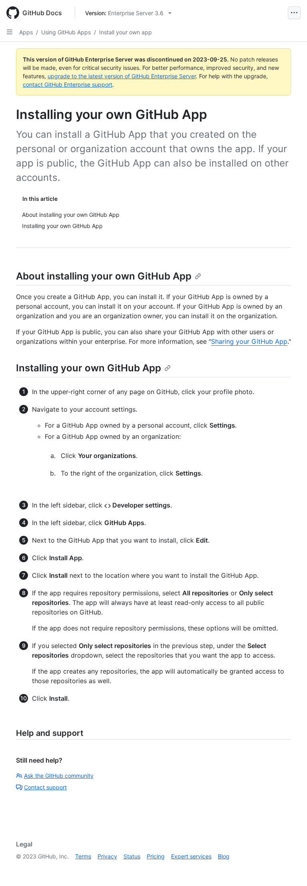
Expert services (191, 856)
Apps (26, 32)
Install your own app (125, 32)
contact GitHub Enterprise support (67, 84)
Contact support (45, 787)
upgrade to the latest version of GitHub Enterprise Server (122, 76)
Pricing (156, 856)
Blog (223, 856)
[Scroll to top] (289, 868)
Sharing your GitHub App (249, 341)
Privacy (107, 856)
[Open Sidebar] (9, 32)
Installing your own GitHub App (88, 368)
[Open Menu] (294, 12)
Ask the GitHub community (59, 775)
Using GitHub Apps (66, 32)
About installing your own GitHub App (103, 276)
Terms (83, 856)
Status (132, 856)
